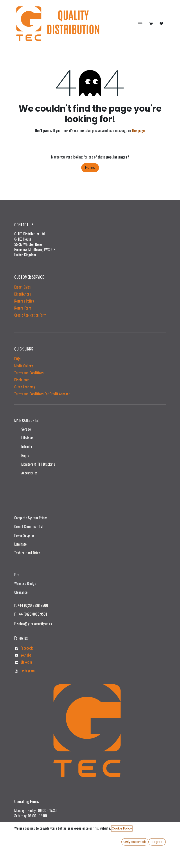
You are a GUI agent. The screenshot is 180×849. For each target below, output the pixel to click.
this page (138, 130)
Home (90, 167)
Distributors (22, 294)
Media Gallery (23, 365)
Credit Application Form (30, 315)
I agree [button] (157, 842)
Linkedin (26, 662)
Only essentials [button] (134, 842)
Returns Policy (24, 301)
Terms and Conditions (29, 372)
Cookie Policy (122, 828)
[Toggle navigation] (140, 23)
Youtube (26, 655)
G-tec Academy (24, 386)
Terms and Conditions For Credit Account (42, 393)
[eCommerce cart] (150, 23)
